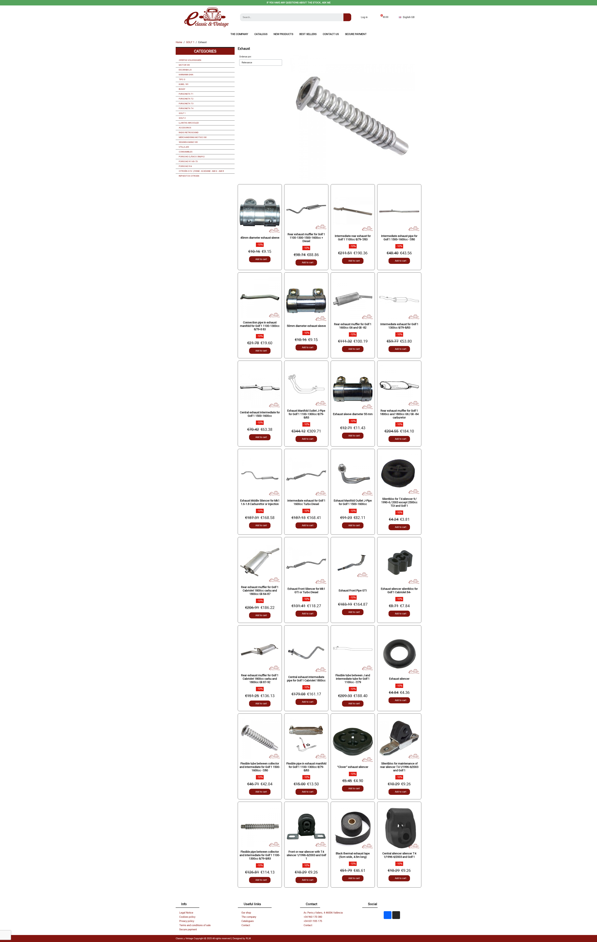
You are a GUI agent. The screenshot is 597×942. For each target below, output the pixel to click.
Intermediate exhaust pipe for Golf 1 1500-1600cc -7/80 (399, 237)
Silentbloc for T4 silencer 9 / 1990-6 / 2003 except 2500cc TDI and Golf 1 (399, 502)
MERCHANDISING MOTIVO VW (193, 137)
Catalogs (260, 34)
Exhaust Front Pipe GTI (353, 590)
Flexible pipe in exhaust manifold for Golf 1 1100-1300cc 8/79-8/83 (306, 767)
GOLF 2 (182, 118)
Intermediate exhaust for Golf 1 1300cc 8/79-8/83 (399, 326)
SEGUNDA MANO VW (188, 142)
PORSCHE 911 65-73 (188, 161)
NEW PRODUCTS (283, 34)
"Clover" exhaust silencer (352, 767)
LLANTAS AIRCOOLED (189, 123)
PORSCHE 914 (185, 166)
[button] (260, 259)
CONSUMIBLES (185, 152)
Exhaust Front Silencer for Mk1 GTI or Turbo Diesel (306, 590)
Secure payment (356, 34)
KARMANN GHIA (186, 74)
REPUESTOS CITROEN (189, 176)
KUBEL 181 (183, 84)
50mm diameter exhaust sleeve (306, 325)
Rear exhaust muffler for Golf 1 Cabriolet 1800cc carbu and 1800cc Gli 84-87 (259, 590)
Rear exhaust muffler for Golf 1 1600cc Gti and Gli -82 (352, 326)
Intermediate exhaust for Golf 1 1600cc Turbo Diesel (306, 502)
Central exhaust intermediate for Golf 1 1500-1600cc (260, 414)
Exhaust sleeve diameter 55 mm (353, 414)
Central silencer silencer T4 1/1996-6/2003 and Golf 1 (399, 855)
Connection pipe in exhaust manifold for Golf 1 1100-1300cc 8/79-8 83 (260, 326)
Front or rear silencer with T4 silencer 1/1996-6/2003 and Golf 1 (306, 855)
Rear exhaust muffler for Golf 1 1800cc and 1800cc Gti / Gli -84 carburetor (399, 414)
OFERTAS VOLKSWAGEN (190, 60)
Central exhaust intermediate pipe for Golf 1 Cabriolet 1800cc (306, 678)
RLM (248, 938)
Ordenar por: (245, 56)
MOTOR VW (184, 65)
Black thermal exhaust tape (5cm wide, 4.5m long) (353, 855)
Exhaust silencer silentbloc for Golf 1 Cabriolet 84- (399, 590)
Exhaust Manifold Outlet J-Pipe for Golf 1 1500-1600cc (353, 502)
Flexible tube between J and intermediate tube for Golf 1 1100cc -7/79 (353, 679)
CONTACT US (331, 34)
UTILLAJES (184, 147)
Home (179, 42)
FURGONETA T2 (186, 99)
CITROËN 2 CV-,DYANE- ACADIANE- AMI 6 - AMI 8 (201, 171)
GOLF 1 (190, 42)
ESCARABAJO (185, 70)
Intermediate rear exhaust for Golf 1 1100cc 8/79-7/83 (353, 237)
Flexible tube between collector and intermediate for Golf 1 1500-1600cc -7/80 (260, 767)
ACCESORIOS (185, 127)
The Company (239, 34)
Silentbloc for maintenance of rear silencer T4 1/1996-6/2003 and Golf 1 (399, 767)
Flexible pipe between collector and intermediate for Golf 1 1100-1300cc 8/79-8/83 (260, 855)
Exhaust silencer (399, 678)
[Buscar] (347, 17)
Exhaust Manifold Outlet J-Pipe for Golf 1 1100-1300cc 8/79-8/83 (306, 414)
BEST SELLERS (308, 34)
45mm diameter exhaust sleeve (259, 237)
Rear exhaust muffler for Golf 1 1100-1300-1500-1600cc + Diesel (306, 238)
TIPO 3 (182, 79)
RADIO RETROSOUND (189, 132)
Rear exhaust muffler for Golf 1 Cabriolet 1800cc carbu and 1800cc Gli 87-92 (259, 679)
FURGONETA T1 (186, 94)
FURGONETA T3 (186, 103)
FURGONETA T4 (186, 108)
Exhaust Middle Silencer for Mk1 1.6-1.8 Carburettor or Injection (260, 502)
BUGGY (182, 89)
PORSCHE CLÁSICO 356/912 (191, 156)
